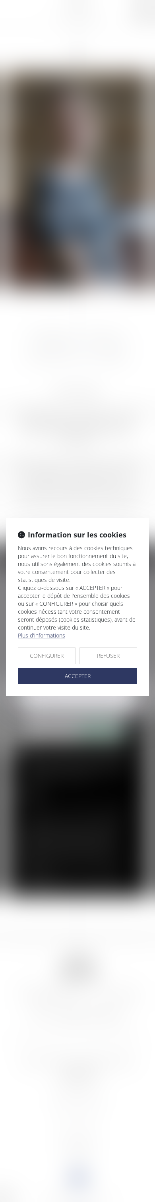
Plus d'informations (41, 635)
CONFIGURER (47, 655)
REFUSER (108, 655)
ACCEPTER (78, 676)
